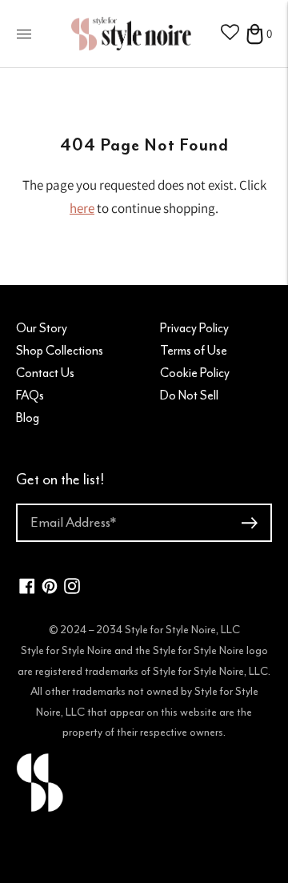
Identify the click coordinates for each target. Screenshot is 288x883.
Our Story (41, 328)
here (82, 208)
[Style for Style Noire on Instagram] (72, 589)
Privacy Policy (194, 328)
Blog (27, 418)
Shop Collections (59, 351)
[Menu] (24, 33)
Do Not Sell (189, 395)
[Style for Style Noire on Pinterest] (50, 589)
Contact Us (45, 373)
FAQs (30, 395)
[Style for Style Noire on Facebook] (27, 589)
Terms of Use (193, 351)
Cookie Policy (195, 373)
